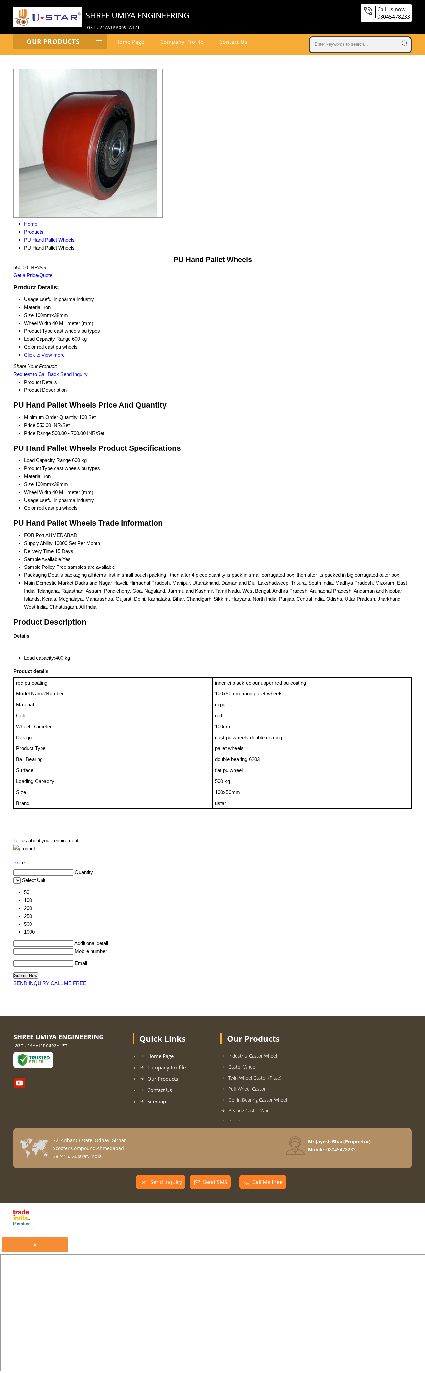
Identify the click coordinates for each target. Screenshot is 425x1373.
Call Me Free (267, 1182)
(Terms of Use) (144, 1211)
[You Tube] (19, 1086)
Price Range (37, 433)
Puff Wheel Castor (247, 1089)
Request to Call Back (36, 374)
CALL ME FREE (68, 983)
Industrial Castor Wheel (252, 1056)
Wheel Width (37, 492)
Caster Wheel (242, 1067)
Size (29, 484)
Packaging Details (43, 575)
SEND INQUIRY (31, 983)
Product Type (38, 468)
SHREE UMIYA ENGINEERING (137, 20)
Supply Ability (38, 543)
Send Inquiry (74, 374)
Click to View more (44, 355)
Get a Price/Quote (32, 275)
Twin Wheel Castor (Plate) (254, 1078)
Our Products (53, 41)
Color (30, 508)
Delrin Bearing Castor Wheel (257, 1100)
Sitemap (156, 1101)
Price (29, 425)
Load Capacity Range (47, 460)
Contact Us (233, 41)
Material (32, 476)
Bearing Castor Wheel (250, 1110)
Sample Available (42, 559)
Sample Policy (39, 567)
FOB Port (34, 535)
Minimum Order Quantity (51, 417)
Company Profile (182, 41)
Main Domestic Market (48, 583)
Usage (31, 500)
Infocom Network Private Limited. (123, 1220)
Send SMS (215, 1182)
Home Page (129, 41)
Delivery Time (39, 551)
